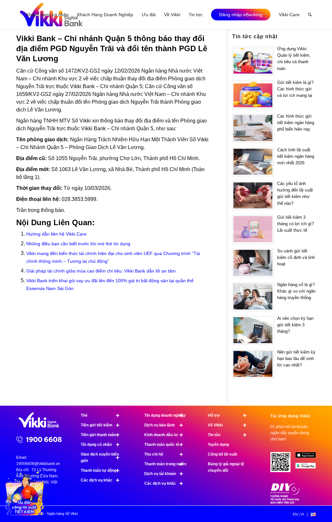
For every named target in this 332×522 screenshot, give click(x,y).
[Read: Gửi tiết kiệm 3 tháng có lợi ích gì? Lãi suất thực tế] (253, 229)
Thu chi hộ (163, 454)
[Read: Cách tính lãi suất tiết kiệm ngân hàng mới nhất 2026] (253, 162)
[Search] (310, 14)
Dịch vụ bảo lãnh (163, 425)
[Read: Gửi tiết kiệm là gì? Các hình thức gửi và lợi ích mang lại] (253, 94)
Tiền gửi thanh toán (100, 434)
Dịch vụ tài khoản (163, 473)
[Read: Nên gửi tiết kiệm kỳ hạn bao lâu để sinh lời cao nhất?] (253, 364)
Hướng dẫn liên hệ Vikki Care (56, 234)
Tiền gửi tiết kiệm (100, 425)
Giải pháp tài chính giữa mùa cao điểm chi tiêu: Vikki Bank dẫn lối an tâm (101, 270)
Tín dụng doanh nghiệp (164, 415)
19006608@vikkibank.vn (38, 463)
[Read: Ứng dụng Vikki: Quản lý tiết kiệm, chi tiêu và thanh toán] (253, 60)
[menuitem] (47, 14)
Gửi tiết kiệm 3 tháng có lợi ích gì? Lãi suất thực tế (295, 224)
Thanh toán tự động (100, 470)
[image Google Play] (308, 468)
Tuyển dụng (218, 444)
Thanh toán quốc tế (163, 444)
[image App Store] (308, 457)
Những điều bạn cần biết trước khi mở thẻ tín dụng (78, 243)
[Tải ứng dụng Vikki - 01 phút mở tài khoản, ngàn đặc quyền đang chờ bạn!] (283, 464)
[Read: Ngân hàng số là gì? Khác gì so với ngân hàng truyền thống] (253, 296)
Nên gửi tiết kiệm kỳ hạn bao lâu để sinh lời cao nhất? (296, 358)
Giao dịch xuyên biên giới (100, 457)
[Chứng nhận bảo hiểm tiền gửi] (285, 502)
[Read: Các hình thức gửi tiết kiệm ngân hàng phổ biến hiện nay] (253, 128)
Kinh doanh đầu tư (163, 434)
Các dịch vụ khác (100, 480)
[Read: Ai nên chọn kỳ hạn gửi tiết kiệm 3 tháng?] (253, 330)
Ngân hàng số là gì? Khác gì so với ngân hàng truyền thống (296, 291)
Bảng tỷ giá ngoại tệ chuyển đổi (226, 467)
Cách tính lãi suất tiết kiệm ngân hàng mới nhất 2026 (295, 156)
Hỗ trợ (227, 415)
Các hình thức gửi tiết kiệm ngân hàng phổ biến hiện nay (295, 123)
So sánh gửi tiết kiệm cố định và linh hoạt (296, 257)
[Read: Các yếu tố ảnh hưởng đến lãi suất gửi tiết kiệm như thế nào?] (253, 195)
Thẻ (100, 415)
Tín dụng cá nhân (100, 444)
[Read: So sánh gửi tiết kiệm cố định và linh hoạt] (253, 263)
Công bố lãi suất (222, 454)
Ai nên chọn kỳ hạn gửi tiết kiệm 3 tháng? (295, 325)
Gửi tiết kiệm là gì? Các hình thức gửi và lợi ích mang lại (295, 89)
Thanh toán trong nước (165, 464)
